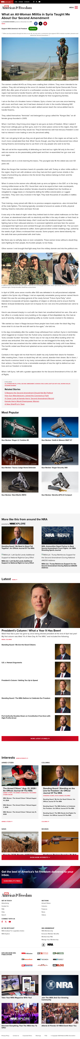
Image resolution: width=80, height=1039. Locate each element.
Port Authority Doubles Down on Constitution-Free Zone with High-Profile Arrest (26, 717)
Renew (21, 2)
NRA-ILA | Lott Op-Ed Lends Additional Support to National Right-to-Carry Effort (18, 562)
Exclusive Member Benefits (50, 934)
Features (44, 909)
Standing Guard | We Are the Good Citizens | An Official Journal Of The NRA (59, 800)
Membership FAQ (47, 937)
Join (15, 2)
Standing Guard (48, 796)
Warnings (38, 1036)
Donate (26, 2)
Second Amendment (28, 384)
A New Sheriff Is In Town (15, 404)
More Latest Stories (48, 738)
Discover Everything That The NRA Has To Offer (19, 1026)
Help (3, 912)
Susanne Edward (10, 386)
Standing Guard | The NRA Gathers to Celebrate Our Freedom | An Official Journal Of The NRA (59, 807)
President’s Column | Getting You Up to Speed (20, 680)
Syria (19, 384)
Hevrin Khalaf (65, 384)
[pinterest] (45, 22)
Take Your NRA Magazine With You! (17, 997)
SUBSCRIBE (12, 881)
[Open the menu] (76, 7)
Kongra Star (39, 384)
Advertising (5, 903)
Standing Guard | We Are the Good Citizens (19, 644)
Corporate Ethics (27, 1036)
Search (4, 915)
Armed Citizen (8, 762)
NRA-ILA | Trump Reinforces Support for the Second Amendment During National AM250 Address (59, 565)
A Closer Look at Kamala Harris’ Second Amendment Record (29, 398)
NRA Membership (47, 931)
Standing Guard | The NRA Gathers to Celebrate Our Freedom (26, 698)
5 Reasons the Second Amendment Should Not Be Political (29, 392)
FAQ (3, 909)
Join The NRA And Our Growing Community (55, 998)
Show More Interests (49, 857)
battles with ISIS (54, 384)
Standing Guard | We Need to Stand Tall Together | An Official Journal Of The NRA (18, 547)
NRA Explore (6, 934)
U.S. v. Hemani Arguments (12, 662)
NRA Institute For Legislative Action (13, 931)
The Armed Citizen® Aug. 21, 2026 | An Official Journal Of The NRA (19, 789)
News (3, 24)
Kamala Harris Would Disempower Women (22, 401)
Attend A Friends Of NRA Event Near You (59, 1025)
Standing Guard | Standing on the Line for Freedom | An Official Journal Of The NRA (59, 791)
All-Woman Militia (11, 384)
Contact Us (5, 906)
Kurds (46, 384)
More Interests (21, 758)
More (14, 580)
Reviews (45, 829)
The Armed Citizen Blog (21, 793)
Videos (44, 915)
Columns (9, 639)
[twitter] (40, 22)
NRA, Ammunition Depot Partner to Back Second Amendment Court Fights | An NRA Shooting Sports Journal (59, 548)
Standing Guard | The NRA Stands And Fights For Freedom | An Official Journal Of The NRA (59, 814)
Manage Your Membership (50, 940)
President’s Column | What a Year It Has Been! (31, 630)
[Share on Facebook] (35, 22)
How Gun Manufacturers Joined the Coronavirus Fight (27, 395)
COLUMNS (67, 796)
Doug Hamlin (59, 796)
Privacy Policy (5, 1036)
